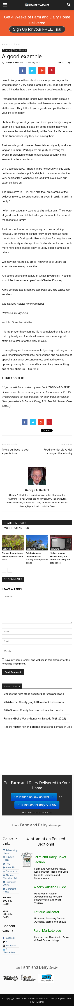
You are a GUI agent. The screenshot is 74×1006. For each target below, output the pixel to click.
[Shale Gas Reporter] (28, 980)
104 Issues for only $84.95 (37, 805)
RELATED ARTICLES (15, 522)
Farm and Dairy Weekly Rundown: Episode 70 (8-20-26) (35, 718)
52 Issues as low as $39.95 (33, 797)
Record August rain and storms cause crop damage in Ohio (38, 726)
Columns (6, 50)
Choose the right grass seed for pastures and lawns (12, 556)
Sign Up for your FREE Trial (37, 29)
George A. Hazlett (14, 62)
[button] (69, 5)
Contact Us (11, 871)
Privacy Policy (8, 858)
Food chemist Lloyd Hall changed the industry (58, 451)
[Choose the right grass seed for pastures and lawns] (13, 542)
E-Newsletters (9, 951)
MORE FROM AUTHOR (16, 527)
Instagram (10, 945)
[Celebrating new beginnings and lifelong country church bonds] (37, 542)
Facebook (9, 938)
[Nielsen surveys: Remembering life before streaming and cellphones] (61, 542)
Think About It (19, 50)
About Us (10, 867)
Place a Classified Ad (10, 877)
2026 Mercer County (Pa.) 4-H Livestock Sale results (34, 702)
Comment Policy (9, 890)
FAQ (7, 864)
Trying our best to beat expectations (15, 451)
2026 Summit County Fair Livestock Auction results (33, 710)
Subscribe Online (9, 883)
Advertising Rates (10, 852)
